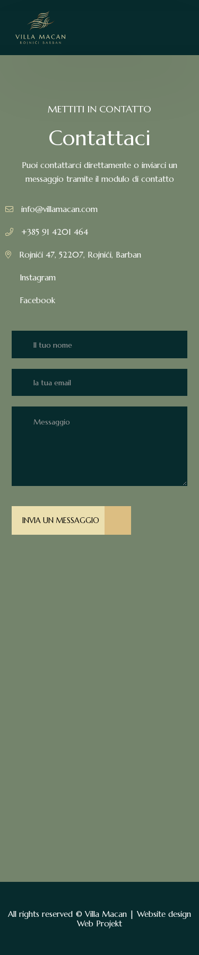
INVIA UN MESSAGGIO (60, 520)
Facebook (37, 300)
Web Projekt (99, 923)
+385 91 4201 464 (54, 232)
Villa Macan (106, 914)
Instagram (38, 277)
